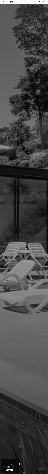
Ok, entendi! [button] (10, 470)
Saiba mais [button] (8, 467)
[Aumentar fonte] (42, 1)
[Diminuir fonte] (40, 1)
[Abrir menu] (45, 2)
